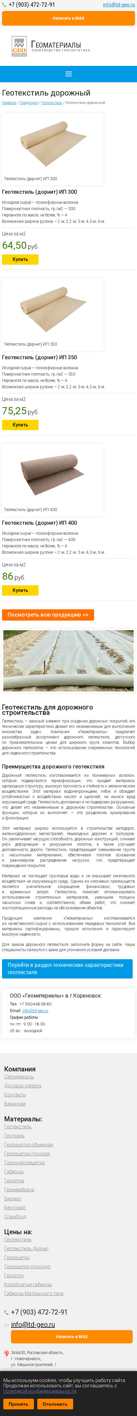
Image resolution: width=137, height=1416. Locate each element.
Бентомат (15, 1207)
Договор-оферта (22, 1085)
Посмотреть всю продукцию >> (48, 615)
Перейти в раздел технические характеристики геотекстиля (65, 968)
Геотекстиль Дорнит (26, 1248)
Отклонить (55, 1404)
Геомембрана (19, 1189)
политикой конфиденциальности (39, 1391)
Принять (19, 1404)
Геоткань (14, 1135)
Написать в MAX (68, 18)
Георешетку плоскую (27, 1266)
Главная (9, 103)
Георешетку (17, 1257)
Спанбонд (15, 1216)
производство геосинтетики (61, 45)
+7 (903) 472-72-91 (32, 4)
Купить (20, 259)
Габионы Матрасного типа (34, 1293)
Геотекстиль (52, 103)
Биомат (12, 1198)
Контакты (15, 1094)
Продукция (29, 103)
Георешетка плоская (27, 1153)
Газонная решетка (24, 1162)
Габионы (14, 1171)
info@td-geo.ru (119, 4)
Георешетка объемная (28, 1144)
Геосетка (14, 1180)
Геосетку (14, 1275)
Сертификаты (19, 1076)
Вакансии (15, 1103)
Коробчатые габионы (28, 1284)
